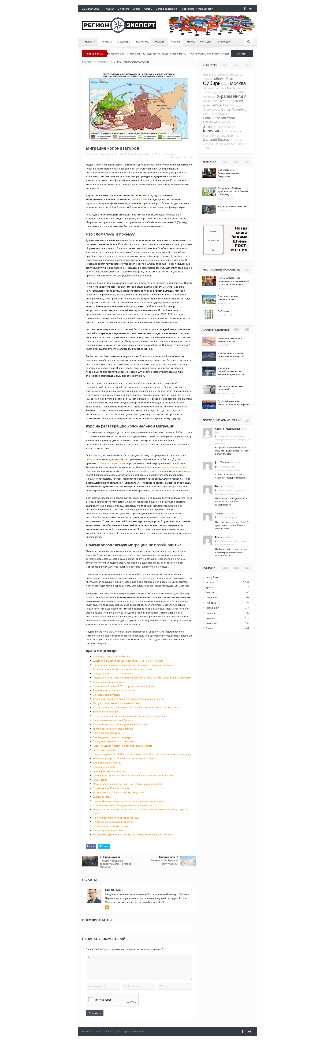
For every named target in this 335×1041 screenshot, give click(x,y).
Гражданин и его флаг (105, 767)
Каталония (236, 140)
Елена (218, 537)
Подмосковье (211, 109)
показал (143, 199)
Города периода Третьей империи (112, 673)
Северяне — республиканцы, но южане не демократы (231, 371)
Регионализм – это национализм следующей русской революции (233, 281)
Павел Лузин (92, 154)
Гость (218, 486)
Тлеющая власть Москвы (107, 762)
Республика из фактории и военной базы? (117, 703)
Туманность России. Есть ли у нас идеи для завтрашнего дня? (128, 698)
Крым (231, 88)
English (136, 8)
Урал (231, 117)
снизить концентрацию (113, 463)
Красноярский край (225, 92)
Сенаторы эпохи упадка (106, 694)
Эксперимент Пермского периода (112, 826)
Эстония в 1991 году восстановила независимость (127, 53)
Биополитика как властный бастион (113, 720)
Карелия (211, 131)
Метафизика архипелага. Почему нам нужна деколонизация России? (132, 834)
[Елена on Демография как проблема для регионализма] (207, 540)
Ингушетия (210, 88)
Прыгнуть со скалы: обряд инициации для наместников (124, 805)
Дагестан (242, 88)
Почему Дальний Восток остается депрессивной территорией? (129, 801)
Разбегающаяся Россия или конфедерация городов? (123, 745)
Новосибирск (226, 122)
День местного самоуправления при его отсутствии (122, 669)
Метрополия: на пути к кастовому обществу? (118, 792)
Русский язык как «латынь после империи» (233, 402)
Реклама (210, 613)
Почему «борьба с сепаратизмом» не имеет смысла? (115, 864)
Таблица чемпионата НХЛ (233, 206)
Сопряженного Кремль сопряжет (111, 788)
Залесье (241, 144)
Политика (106, 41)
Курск (223, 114)
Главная (109, 8)
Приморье (209, 97)
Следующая (167, 857)
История (175, 41)
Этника (190, 41)
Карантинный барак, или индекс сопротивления (120, 724)
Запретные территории (106, 711)
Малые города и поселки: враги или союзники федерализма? (128, 783)
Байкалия (228, 144)
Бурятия (233, 135)
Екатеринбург (220, 74)
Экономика (141, 41)
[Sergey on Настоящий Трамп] (207, 516)
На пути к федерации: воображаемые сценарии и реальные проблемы (133, 664)
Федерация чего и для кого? (109, 682)
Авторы (148, 8)
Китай (206, 148)
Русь (216, 114)
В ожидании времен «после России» (113, 741)
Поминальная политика (106, 732)
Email (189, 157)
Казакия (208, 79)
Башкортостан (214, 117)
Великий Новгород (215, 135)
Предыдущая (112, 857)
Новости (90, 41)
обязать (90, 459)
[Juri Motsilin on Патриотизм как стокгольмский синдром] (207, 465)
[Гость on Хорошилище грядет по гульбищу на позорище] (207, 489)
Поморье (210, 122)
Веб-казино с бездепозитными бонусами (228, 173)
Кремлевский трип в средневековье (113, 728)
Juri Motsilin (222, 462)
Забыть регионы (102, 796)
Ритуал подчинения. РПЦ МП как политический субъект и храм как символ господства (142, 754)
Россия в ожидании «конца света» (230, 339)
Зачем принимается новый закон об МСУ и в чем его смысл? (128, 660)
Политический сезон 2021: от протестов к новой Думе (123, 686)
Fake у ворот (100, 779)
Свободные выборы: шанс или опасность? (231, 354)
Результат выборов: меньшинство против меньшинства (124, 758)
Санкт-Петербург (234, 109)
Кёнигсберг (223, 78)
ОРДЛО (208, 114)
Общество (123, 41)
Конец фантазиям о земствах (109, 771)
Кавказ (231, 127)
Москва (238, 83)
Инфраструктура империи (108, 830)
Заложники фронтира (105, 749)
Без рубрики (212, 577)
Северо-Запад (212, 144)
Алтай (222, 127)
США (241, 92)
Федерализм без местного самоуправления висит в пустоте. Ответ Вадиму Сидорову (142, 677)
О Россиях (224, 311)
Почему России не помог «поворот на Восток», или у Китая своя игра (232, 439)
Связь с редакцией (166, 8)
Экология (159, 41)
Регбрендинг (224, 41)
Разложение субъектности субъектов (114, 690)
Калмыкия (226, 131)
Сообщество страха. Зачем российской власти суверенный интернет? (133, 775)
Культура (205, 41)
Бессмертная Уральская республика (113, 821)
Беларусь (236, 74)
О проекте (123, 8)
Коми (237, 131)
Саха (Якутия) (212, 101)
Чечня (207, 74)
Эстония (210, 126)
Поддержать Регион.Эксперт (196, 8)
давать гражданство (174, 467)
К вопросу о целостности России (111, 656)
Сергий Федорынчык (228, 428)
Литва (222, 88)
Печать (177, 157)
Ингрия (239, 96)
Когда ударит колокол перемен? (231, 387)
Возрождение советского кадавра (112, 737)
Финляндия (236, 105)
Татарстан (220, 105)
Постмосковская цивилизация (228, 297)
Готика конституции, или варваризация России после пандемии (129, 716)
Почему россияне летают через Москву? (116, 817)
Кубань (207, 92)
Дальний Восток (216, 139)
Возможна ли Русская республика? (164, 862)
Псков (225, 84)
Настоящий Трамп (228, 517)
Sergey (219, 513)
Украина (224, 96)
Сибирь (212, 83)
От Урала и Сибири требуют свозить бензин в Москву (191, 53)
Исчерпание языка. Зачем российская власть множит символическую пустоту (137, 707)
